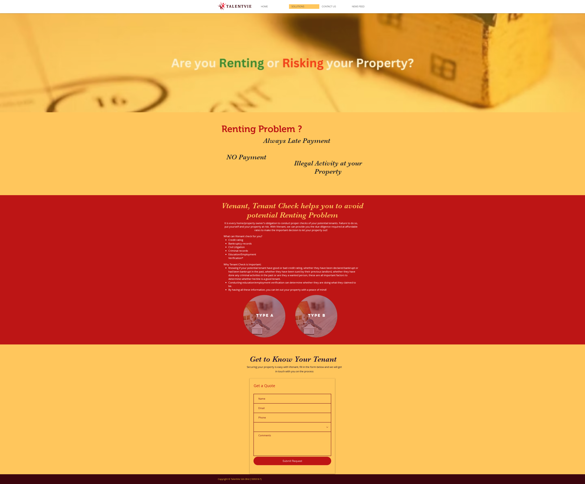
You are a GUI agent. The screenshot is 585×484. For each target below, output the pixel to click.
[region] (264, 316)
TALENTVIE (239, 6)
